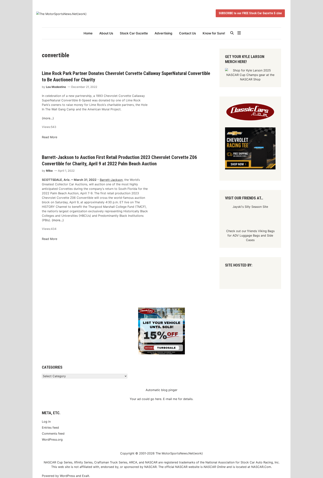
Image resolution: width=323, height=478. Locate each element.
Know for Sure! (214, 33)
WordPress (67, 476)
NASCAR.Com (261, 467)
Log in (46, 421)
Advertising (163, 33)
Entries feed (50, 427)
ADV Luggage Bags (246, 235)
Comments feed (53, 433)
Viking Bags (266, 231)
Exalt (85, 476)
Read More (49, 137)
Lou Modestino (56, 87)
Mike (49, 170)
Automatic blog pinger (161, 390)
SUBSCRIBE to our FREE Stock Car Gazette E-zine (250, 13)
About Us (106, 33)
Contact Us (187, 33)
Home (88, 33)
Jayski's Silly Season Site (250, 207)
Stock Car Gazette (134, 33)
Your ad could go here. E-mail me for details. (161, 399)
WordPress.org (52, 439)
